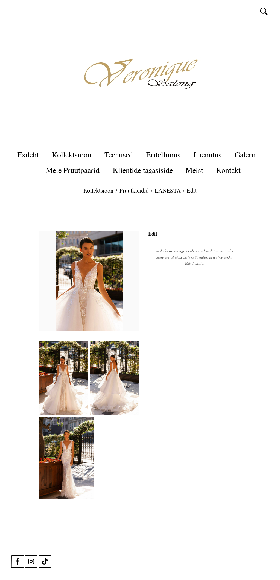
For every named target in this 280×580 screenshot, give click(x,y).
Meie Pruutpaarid (73, 170)
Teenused (118, 154)
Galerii (245, 154)
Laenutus (207, 154)
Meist (194, 170)
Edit (192, 190)
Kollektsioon (71, 154)
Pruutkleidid (134, 190)
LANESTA (168, 190)
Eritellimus (163, 154)
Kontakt (228, 170)
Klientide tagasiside (143, 170)
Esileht (28, 154)
